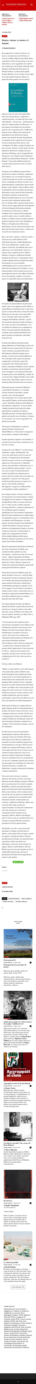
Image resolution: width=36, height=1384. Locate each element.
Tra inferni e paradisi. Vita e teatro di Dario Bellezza (17, 1144)
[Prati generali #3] (18, 943)
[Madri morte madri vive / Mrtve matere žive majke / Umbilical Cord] (18, 1005)
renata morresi (7, 887)
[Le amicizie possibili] (18, 1245)
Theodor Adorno (21, 901)
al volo (6, 956)
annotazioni (8, 1080)
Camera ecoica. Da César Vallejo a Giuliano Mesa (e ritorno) (8, 21)
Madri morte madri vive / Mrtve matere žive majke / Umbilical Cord (18, 1023)
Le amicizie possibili (11, 1262)
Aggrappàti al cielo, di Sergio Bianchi (17, 1083)
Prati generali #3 (10, 960)
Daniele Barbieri (14, 899)
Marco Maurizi (27, 899)
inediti (6, 1197)
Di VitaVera (8, 1201)
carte (4, 36)
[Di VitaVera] (18, 1184)
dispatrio (7, 1018)
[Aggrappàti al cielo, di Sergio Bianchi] (18, 1066)
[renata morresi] (8, 1299)
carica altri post (17, 1287)
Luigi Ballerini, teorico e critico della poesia (26, 19)
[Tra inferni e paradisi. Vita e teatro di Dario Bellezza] (18, 1126)
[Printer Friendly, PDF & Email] (18, 863)
